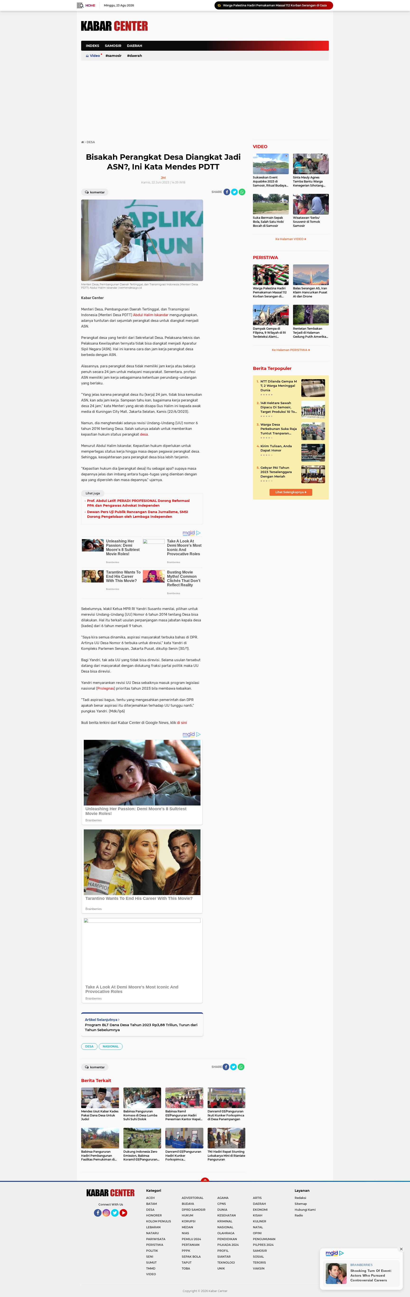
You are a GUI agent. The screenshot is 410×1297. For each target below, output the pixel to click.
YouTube (127, 1219)
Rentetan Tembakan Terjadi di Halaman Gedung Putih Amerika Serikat (309, 333)
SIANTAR (224, 1256)
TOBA (186, 1268)
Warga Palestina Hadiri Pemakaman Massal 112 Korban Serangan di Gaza (275, 5)
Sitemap (301, 1204)
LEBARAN (153, 1227)
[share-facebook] (227, 192)
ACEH (150, 1198)
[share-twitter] (234, 192)
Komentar (97, 192)
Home (90, 5)
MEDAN (187, 1227)
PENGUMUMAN (264, 1239)
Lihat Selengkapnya (289, 492)
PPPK (186, 1250)
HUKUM (187, 1215)
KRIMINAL (224, 1221)
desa (144, 434)
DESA (89, 1046)
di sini (182, 723)
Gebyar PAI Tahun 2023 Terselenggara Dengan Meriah (276, 472)
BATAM (151, 1204)
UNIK (221, 1268)
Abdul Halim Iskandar (150, 315)
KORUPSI (189, 1221)
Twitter (117, 1219)
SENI (149, 1256)
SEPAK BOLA (191, 1256)
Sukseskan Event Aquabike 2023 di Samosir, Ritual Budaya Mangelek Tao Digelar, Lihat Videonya (269, 181)
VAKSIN (259, 1268)
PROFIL (222, 1250)
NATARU (152, 1233)
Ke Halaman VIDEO (289, 239)
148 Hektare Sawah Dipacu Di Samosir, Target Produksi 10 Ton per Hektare (279, 407)
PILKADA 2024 (228, 1245)
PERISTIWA (265, 257)
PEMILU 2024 (191, 1239)
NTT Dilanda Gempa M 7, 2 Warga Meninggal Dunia (279, 385)
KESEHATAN (226, 1215)
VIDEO (260, 146)
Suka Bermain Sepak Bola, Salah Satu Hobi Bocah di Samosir (268, 222)
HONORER (154, 1215)
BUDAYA (188, 1204)
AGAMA (222, 1198)
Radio (299, 1215)
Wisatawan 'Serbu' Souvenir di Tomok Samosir (306, 222)
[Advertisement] (242, 48)
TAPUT (186, 1262)
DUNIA (222, 1209)
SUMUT (151, 1262)
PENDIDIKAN (227, 1239)
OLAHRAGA (225, 1233)
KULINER (259, 1221)
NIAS (185, 1233)
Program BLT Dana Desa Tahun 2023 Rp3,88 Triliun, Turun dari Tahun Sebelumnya (141, 1027)
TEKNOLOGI (226, 1262)
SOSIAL (258, 1256)
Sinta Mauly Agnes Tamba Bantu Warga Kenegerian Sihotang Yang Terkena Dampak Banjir (309, 181)
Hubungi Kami (305, 1209)
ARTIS (257, 1198)
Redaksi (300, 1198)
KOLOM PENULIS (158, 1221)
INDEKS (92, 46)
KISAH (257, 1215)
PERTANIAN (191, 1245)
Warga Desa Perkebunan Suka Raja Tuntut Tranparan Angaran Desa (279, 429)
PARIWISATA (155, 1239)
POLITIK (152, 1250)
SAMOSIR (113, 46)
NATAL (258, 1227)
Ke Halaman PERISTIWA (290, 350)
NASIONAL (111, 1046)
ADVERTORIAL (192, 1198)
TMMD (150, 1268)
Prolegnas (105, 688)
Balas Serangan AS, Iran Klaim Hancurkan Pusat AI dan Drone (310, 292)
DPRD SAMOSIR (193, 1209)
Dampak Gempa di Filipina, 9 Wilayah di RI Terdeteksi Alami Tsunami (269, 333)
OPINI (257, 1233)
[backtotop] (205, 1182)
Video (95, 56)
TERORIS (259, 1262)
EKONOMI (260, 1209)
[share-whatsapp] (242, 192)
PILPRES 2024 (263, 1245)
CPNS (221, 1204)
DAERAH (134, 46)
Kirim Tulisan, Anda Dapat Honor (276, 448)
